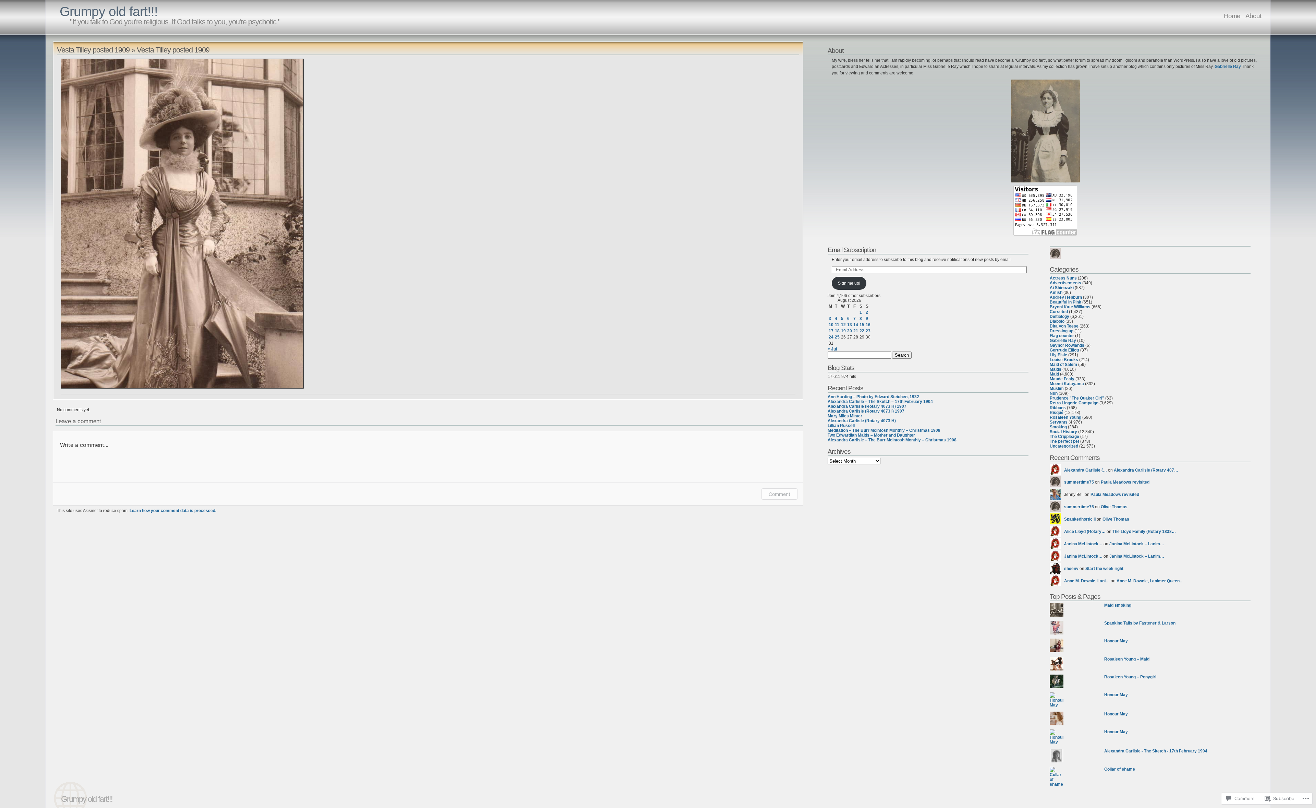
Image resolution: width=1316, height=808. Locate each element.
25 (837, 337)
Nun (1054, 393)
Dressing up (1061, 331)
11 (837, 324)
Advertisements (1065, 283)
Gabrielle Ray (1228, 66)
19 (843, 331)
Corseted (1059, 311)
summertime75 (1079, 482)
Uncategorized (1064, 446)
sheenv (1071, 568)
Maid (1054, 374)
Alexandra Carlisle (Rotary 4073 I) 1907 (866, 411)
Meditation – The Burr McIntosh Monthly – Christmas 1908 (884, 430)
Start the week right (1104, 568)
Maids (1055, 369)
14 (855, 324)
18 (837, 331)
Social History (1063, 431)
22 (862, 331)
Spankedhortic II (1080, 519)
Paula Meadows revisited (1125, 482)
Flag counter (1062, 335)
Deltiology (1059, 316)
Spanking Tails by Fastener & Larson (1139, 623)
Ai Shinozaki (1062, 287)
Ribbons (1058, 407)
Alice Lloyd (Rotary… (1085, 531)
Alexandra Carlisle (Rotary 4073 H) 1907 (867, 406)
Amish (1056, 292)
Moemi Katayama (1067, 383)
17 (831, 331)
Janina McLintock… (1083, 544)
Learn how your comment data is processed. (173, 510)
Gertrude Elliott (1064, 350)
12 (843, 324)
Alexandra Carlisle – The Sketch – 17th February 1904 (880, 401)
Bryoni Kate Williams (1070, 307)
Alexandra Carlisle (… (1085, 470)
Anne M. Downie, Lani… (1087, 581)
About (1253, 16)
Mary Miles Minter (845, 416)
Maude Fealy (1062, 379)
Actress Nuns (1063, 278)
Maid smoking (1117, 605)
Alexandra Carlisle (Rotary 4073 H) (862, 420)
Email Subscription (852, 249)
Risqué (1056, 412)
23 (868, 331)
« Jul (832, 349)
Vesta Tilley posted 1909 (93, 50)
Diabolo (1057, 321)
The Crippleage (1064, 436)
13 (849, 324)
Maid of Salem (1063, 364)
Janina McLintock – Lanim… (1136, 544)
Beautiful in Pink (1065, 302)
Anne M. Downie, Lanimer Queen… (1150, 581)
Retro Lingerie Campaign (1074, 403)
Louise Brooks (1064, 359)
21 (855, 331)
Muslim (1057, 388)
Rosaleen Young (1065, 417)
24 (831, 337)
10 (831, 324)
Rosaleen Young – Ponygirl (1130, 677)
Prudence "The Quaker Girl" (1077, 398)
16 (868, 324)
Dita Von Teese (1064, 326)
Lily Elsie (1058, 355)
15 (862, 324)
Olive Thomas (1114, 506)
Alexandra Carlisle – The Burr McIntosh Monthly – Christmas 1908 (892, 440)
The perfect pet (1064, 441)
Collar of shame (1119, 769)
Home (1232, 16)
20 (849, 331)
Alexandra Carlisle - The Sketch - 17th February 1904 (1155, 751)
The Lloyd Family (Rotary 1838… (1144, 531)
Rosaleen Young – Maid (1126, 659)
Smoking (1058, 427)
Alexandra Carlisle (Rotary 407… (1146, 470)
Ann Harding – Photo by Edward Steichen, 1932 (873, 396)
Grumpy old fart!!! (109, 11)
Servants (1059, 422)
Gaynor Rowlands (1067, 345)
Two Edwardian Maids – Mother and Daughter (871, 435)
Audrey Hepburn (1066, 297)
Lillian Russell (841, 425)
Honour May (1116, 641)
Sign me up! (849, 283)
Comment (779, 494)
